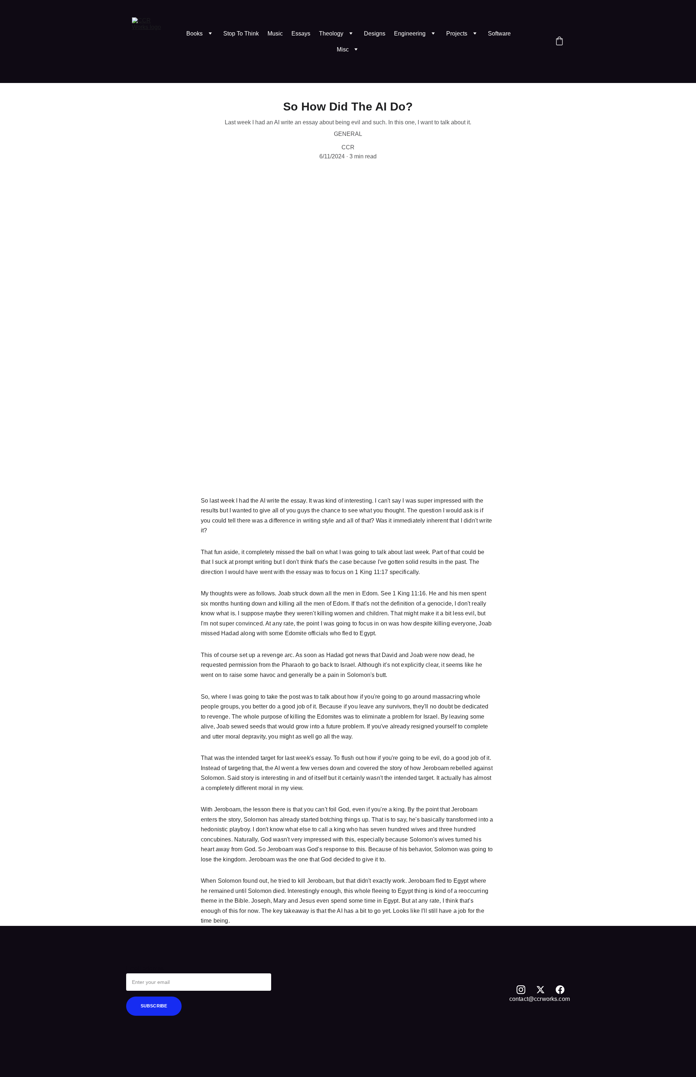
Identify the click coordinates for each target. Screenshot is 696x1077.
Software (499, 33)
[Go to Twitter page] (540, 989)
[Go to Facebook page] (560, 989)
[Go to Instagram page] (521, 989)
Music (275, 33)
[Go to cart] (559, 41)
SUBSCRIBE (154, 1006)
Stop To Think (241, 33)
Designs (374, 33)
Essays (300, 33)
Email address (145, 968)
